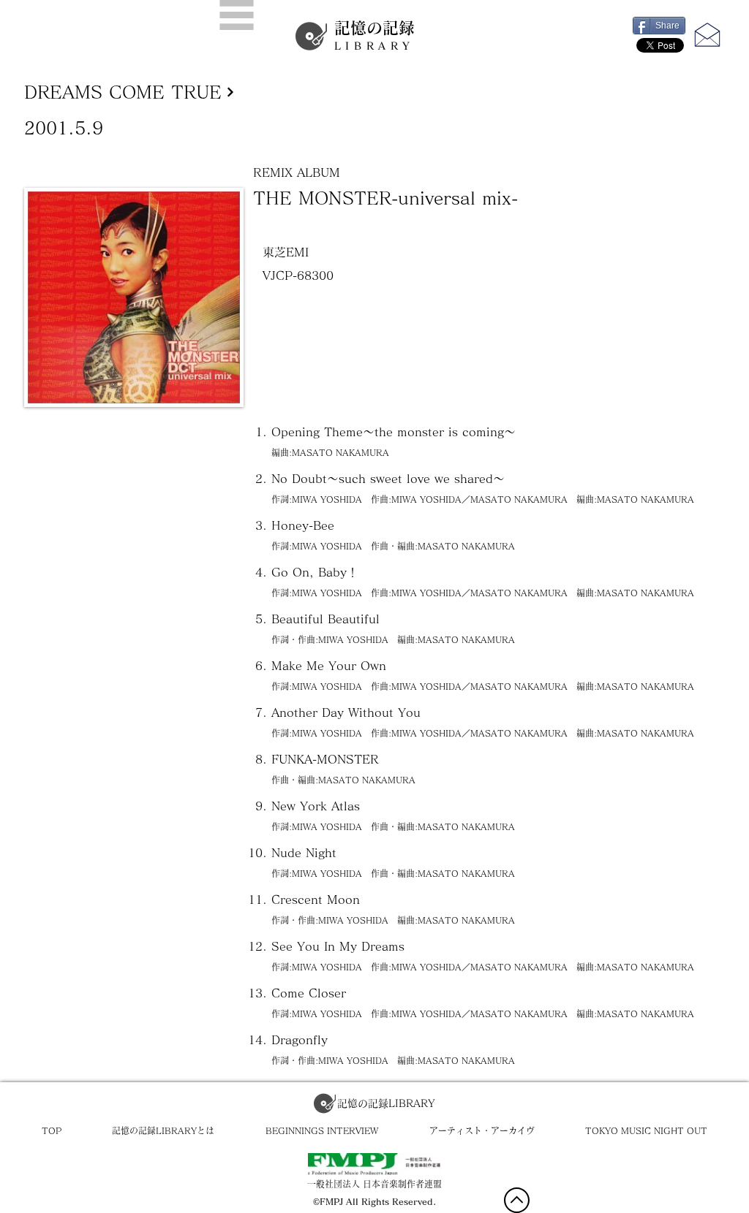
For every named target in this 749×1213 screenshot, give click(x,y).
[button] (236, 15)
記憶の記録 (374, 35)
